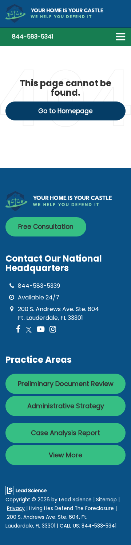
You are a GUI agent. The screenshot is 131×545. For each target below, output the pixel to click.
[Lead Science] (26, 490)
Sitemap (106, 499)
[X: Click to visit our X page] (29, 329)
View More (65, 455)
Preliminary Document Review (66, 383)
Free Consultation (46, 226)
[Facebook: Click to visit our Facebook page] (18, 329)
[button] (33, 36)
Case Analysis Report (65, 432)
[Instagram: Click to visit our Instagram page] (52, 329)
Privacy (16, 508)
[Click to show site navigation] (120, 37)
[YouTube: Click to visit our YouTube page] (40, 329)
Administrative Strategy (65, 405)
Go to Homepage (65, 111)
